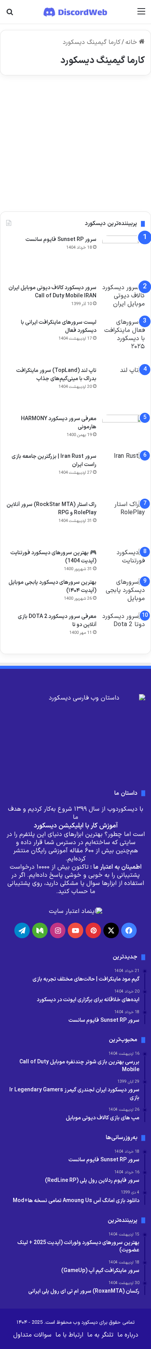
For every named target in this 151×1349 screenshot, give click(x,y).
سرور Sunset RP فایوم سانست (61, 240)
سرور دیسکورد (122, 100)
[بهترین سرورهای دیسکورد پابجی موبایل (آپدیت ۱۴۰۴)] (123, 592)
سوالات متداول (32, 1335)
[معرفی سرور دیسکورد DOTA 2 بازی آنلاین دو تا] (123, 629)
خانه (132, 42)
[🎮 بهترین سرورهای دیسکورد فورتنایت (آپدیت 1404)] (123, 561)
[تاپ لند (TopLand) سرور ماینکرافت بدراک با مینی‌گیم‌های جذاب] (123, 387)
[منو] (141, 14)
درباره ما (127, 1335)
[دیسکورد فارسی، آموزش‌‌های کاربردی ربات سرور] (76, 11)
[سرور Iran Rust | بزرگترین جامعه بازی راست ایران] (123, 473)
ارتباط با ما (69, 1335)
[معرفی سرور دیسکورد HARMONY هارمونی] (123, 431)
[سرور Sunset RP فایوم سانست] (123, 257)
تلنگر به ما (100, 1335)
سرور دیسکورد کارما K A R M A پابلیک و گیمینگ (85, 118)
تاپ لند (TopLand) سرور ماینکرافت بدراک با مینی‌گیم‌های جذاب (56, 374)
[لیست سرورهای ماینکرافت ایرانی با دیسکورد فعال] (123, 339)
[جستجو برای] (10, 14)
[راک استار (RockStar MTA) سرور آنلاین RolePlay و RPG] (123, 522)
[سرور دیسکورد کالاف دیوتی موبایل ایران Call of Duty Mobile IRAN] (123, 298)
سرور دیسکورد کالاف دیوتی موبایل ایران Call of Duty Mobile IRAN (52, 292)
